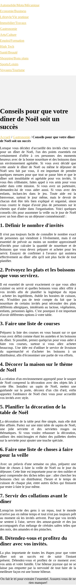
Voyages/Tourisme (12, 70)
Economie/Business (13, 11)
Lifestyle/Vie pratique (14, 17)
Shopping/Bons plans (14, 58)
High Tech (7, 46)
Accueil (5, 137)
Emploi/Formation (12, 40)
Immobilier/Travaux (13, 23)
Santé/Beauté (9, 52)
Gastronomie (8, 29)
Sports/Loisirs (9, 64)
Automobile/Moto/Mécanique (19, 5)
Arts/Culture (8, 34)
